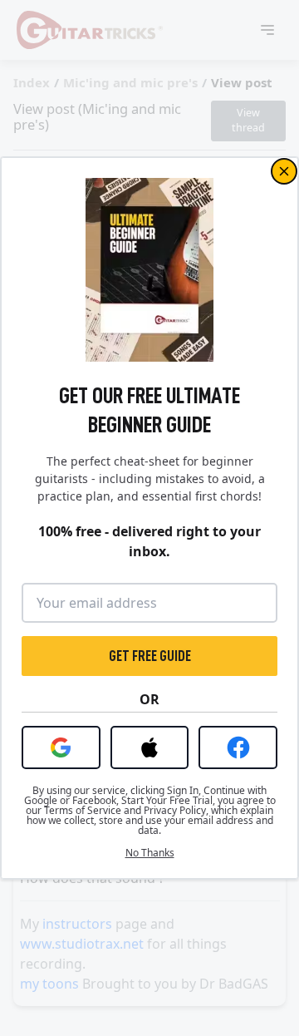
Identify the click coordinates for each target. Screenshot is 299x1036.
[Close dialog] (284, 171)
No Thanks (149, 853)
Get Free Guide (150, 656)
